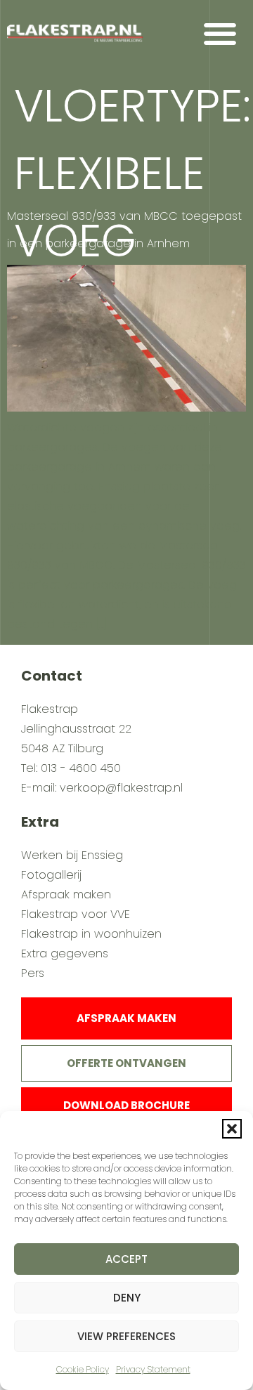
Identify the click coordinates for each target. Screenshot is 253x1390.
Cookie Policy (82, 1369)
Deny (127, 1297)
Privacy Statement (153, 1369)
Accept (126, 1259)
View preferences (126, 1336)
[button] (232, 1129)
